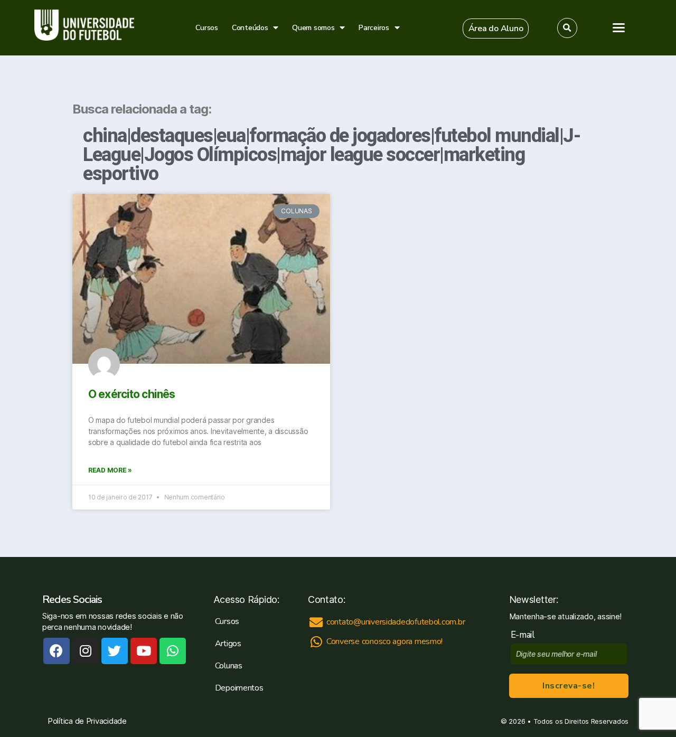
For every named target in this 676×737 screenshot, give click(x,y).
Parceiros (374, 28)
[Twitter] (114, 651)
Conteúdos (250, 28)
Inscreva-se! (568, 686)
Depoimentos (239, 688)
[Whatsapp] (172, 651)
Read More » (110, 470)
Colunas (228, 666)
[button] (496, 28)
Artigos (228, 643)
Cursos (206, 28)
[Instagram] (85, 651)
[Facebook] (56, 651)
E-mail (525, 635)
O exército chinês (131, 394)
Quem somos (313, 28)
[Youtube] (143, 651)
